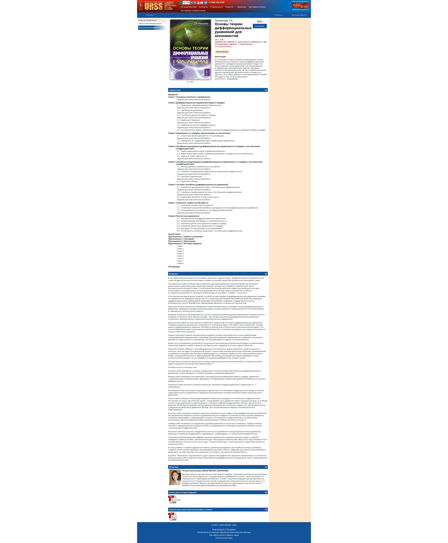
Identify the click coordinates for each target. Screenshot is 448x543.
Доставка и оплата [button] (257, 7)
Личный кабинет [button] (299, 15)
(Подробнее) (232, 78)
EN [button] (195, 3)
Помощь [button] (279, 15)
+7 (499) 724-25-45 (216, 2)
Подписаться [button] (217, 7)
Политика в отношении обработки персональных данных (224, 532)
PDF (179, 500)
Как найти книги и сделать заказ (224, 535)
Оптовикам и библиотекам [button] (193, 10)
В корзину (259, 26)
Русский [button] (186, 3)
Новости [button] (229, 7)
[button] (198, 2)
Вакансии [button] (241, 7)
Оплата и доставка (224, 538)
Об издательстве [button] (188, 7)
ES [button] (191, 3)
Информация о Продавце (224, 529)
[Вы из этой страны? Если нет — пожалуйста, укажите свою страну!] (180, 2)
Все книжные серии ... (150, 27)
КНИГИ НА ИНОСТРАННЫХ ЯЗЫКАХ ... (150, 24)
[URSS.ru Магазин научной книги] (157, 5)
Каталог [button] (149, 15)
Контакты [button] (203, 7)
